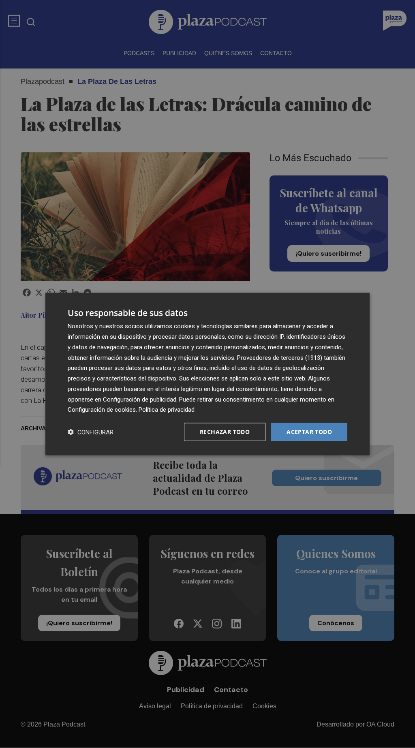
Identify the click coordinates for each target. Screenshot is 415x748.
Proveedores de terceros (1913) (279, 357)
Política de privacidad (167, 409)
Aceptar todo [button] (309, 432)
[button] (90, 432)
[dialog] (207, 374)
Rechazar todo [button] (225, 432)
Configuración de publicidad (139, 399)
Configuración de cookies (102, 409)
